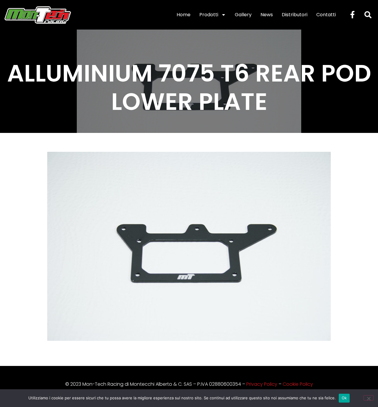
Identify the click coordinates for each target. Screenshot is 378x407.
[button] (368, 15)
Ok (344, 397)
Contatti (326, 14)
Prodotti (208, 14)
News (266, 14)
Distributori (294, 14)
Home (183, 14)
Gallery (243, 14)
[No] (369, 398)
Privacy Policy (261, 384)
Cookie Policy (298, 384)
